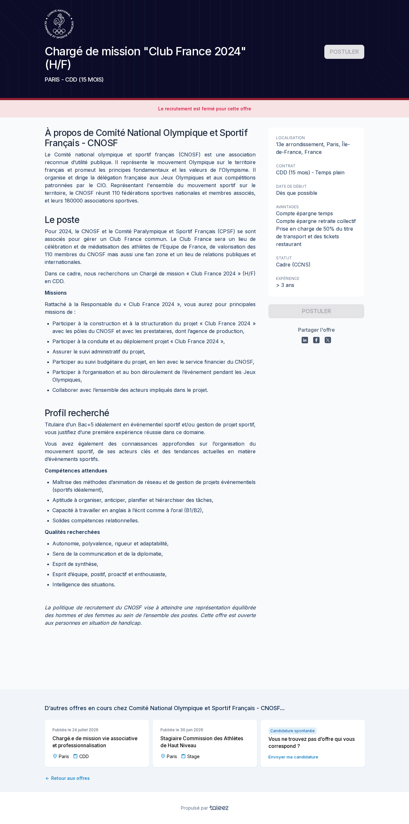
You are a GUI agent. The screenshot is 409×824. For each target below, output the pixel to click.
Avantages (287, 206)
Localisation (290, 137)
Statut (284, 258)
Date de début (291, 186)
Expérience (287, 278)
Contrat (286, 165)
